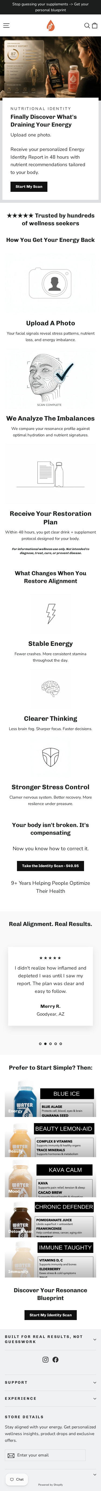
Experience (21, 1398)
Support (16, 1382)
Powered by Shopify (50, 1485)
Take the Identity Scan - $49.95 (50, 866)
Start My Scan (29, 186)
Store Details (24, 1417)
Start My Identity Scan (51, 1315)
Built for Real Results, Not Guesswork (44, 1339)
